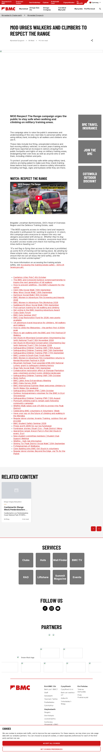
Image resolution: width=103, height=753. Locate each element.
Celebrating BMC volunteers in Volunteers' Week (36, 411)
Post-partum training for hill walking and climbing (36, 307)
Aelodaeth (48, 696)
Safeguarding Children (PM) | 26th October (33, 390)
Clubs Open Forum (22, 312)
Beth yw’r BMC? (51, 689)
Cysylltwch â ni (67, 689)
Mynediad (23, 9)
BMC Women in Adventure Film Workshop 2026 (35, 302)
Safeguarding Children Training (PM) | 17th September (38, 353)
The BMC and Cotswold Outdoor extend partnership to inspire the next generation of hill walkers (39, 281)
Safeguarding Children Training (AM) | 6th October (37, 375)
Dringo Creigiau (47, 9)
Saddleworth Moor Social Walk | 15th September (36, 305)
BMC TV (77, 560)
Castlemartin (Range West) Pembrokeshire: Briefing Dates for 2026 (15, 508)
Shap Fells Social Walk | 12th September (32, 368)
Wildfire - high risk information (27, 441)
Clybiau (45, 2)
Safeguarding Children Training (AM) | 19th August (36, 348)
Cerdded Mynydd (62, 9)
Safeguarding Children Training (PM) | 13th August (36, 398)
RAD (26, 577)
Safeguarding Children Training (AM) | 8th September (38, 350)
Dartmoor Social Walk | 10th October (30, 295)
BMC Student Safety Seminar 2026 (29, 423)
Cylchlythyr (49, 705)
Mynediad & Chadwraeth (12, 15)
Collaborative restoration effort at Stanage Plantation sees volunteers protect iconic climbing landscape (38, 371)
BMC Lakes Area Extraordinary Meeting (32, 380)
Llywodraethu (50, 719)
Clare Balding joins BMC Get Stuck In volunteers (36, 448)
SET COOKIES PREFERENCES (51, 749)
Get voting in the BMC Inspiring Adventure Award (36, 310)
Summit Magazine (60, 577)
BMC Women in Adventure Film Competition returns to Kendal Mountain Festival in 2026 (39, 359)
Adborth (64, 698)
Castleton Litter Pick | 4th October (29, 277)
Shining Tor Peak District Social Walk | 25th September (39, 443)
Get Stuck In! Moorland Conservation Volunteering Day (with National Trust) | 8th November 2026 (39, 339)
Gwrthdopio (49, 716)
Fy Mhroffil (80, 2)
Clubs (25, 560)
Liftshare (42, 577)
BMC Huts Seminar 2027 (25, 315)
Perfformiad (89, 9)
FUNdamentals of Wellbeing (26, 446)
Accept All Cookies (51, 743)
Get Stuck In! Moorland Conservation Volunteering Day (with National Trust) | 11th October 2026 (39, 344)
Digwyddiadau (68, 2)
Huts (43, 560)
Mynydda (79, 9)
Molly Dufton (19, 378)
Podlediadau (49, 702)
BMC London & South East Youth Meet (31, 355)
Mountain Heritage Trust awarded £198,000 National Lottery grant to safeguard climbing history (38, 364)
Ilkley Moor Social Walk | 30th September (32, 292)
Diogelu (47, 712)
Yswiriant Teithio (19, 2)
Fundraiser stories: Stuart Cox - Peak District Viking (37, 428)
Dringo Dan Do (34, 9)
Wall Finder (60, 560)
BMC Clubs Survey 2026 (25, 383)
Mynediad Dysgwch (35, 15)
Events (77, 577)
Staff (46, 693)
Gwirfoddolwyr (34, 2)
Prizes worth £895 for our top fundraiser (32, 426)
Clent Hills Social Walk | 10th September (32, 290)
